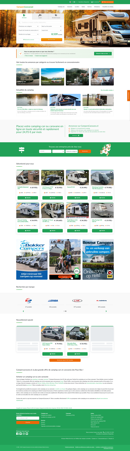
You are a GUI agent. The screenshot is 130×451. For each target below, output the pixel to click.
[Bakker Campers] (32, 259)
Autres (83, 6)
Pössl (56, 383)
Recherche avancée (29, 39)
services (29, 385)
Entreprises (97, 6)
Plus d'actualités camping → (107, 90)
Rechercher (51, 39)
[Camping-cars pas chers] (98, 259)
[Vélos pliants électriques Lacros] (65, 259)
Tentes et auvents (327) (96, 419)
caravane (45, 379)
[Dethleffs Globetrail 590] (27, 177)
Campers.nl (94, 438)
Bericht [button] (28, 197)
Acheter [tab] (24, 17)
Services (89, 6)
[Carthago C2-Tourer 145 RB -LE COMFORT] (52, 210)
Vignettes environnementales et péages (51, 426)
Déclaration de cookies (108, 448)
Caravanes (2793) (70, 415)
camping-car (35, 379)
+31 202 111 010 (109, 432)
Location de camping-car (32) (48, 417)
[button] (71, 2)
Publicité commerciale (69, 447)
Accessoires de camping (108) (98, 421)
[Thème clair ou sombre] (75, 2)
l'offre (68, 398)
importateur (99, 383)
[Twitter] (20, 434)
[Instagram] (24, 434)
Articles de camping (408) (97, 417)
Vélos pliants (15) (95, 423)
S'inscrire (28, 422)
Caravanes (69, 6)
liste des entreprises (50, 385)
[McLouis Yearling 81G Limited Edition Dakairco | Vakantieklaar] (27, 210)
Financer (43, 424)
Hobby (44, 383)
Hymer (39, 383)
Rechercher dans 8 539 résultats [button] (65, 360)
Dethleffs (60, 383)
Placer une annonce (108, 2)
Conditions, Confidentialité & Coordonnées (104, 447)
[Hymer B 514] (77, 177)
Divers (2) (93, 424)
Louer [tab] (40, 17)
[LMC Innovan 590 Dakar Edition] (52, 333)
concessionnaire (90, 383)
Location (77, 6)
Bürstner (52, 383)
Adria (47, 383)
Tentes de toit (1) (95, 426)
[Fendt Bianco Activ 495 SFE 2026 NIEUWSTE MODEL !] (77, 210)
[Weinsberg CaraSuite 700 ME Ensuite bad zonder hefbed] (102, 177)
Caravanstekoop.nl (102, 438)
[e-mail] (27, 434)
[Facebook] (17, 434)
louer (62, 381)
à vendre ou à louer (60, 389)
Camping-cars (61, 6)
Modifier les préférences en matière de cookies (84, 447)
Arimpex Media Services (44, 447)
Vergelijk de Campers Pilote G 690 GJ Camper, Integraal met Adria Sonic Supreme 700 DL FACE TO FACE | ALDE (44, 408)
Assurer (43, 422)
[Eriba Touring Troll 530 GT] (102, 210)
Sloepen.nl (111, 438)
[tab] (56, 16)
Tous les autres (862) (96, 415)
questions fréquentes (108, 434)
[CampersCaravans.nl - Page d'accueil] (24, 7)
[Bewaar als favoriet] (36, 172)
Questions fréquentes (83, 2)
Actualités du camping (107, 6)
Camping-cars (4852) (46, 415)
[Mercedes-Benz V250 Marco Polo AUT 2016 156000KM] (77, 333)
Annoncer (74, 135)
